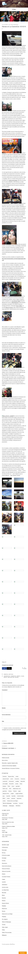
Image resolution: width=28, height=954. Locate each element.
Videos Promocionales (7, 932)
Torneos (3, 924)
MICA (4, 798)
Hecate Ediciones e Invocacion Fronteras (10, 768)
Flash (22, 676)
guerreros (5, 791)
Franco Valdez (19, 305)
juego (19, 791)
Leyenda (8, 796)
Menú (14, 9)
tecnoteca (15, 803)
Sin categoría (5, 919)
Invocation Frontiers (6, 876)
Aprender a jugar (5, 844)
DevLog (3, 852)
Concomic (17, 778)
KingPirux (15, 24)
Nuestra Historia (5, 903)
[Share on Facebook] (4, 668)
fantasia (4, 786)
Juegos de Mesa (19, 793)
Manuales (4, 892)
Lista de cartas (20, 796)
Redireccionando (5, 757)
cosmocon (13, 676)
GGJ (10, 788)
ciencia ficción (6, 778)
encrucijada (5, 783)
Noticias (11, 674)
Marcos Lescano (9, 307)
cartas (17, 776)
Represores (4, 908)
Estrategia (4, 858)
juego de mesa (6, 793)
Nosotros (4, 898)
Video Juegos (5, 927)
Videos (3, 929)
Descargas (4, 850)
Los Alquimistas (5, 890)
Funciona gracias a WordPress (8, 944)
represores (19, 798)
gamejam (18, 786)
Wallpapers (4, 935)
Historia (15, 791)
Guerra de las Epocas (6, 866)
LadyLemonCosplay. (13, 180)
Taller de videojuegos (7, 803)
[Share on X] (9, 668)
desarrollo (23, 781)
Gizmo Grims (5, 760)
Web (3, 721)
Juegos (12, 793)
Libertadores (4, 884)
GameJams (4, 863)
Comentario (5, 690)
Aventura (5, 776)
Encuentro (11, 783)
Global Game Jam (17, 788)
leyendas (13, 796)
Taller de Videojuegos (6, 922)
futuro (13, 786)
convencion (7, 676)
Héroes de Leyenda (6, 871)
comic (11, 778)
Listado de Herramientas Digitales (9, 765)
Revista (3, 911)
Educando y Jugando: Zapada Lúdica (10, 763)
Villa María (18, 805)
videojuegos (11, 805)
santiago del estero (13, 677)
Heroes (10, 791)
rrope (5, 677)
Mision (3, 895)
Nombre (4, 708)
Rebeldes (4, 905)
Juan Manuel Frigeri (16, 300)
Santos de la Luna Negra (12, 800)
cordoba (17, 781)
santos (4, 800)
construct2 (5, 781)
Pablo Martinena (14, 302)
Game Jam (5, 788)
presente (13, 798)
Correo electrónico (6, 714)
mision (8, 798)
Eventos (6, 674)
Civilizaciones (5, 847)
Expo (21, 783)
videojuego (5, 805)
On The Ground (17, 55)
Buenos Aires (11, 776)
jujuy (4, 796)
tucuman (21, 803)
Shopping (4, 916)
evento (18, 676)
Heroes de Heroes (6, 868)
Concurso (23, 778)
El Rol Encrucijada (6, 855)
